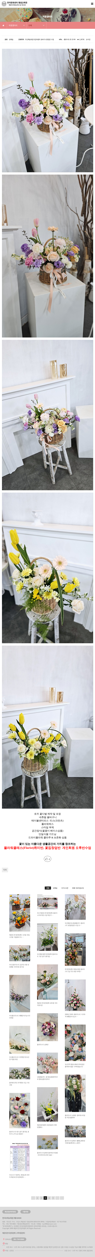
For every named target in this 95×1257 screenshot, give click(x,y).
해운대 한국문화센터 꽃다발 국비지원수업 (47, 1004)
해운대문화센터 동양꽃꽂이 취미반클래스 (47, 1126)
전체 (30, 25)
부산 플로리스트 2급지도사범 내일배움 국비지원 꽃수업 (19, 965)
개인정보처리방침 (10, 1212)
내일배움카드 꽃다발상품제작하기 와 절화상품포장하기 (47, 1078)
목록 (5, 869)
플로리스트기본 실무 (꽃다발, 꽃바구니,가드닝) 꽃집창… (19, 1132)
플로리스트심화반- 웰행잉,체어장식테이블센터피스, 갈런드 (75, 1142)
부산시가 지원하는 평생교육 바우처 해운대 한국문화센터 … (19, 1176)
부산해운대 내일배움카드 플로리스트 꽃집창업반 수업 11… (75, 924)
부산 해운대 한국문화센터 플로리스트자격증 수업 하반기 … (47, 914)
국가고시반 (64, 888)
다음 (57, 1198)
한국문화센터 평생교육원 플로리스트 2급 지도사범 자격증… (75, 970)
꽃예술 (55, 888)
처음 (33, 1198)
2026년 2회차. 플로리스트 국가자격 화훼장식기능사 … (75, 1015)
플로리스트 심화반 (42, 1044)
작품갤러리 (13, 25)
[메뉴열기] (92, 3)
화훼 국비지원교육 (78, 888)
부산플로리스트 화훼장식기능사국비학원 (19, 1016)
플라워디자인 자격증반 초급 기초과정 (19, 1083)
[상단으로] (90, 1242)
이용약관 (25, 1212)
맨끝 (62, 1198)
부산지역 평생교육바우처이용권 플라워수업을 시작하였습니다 (74, 1065)
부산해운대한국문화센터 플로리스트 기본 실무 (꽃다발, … (47, 955)
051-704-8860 (19, 1239)
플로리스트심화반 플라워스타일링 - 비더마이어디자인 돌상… (47, 1154)
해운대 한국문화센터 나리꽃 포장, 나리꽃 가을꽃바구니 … (19, 936)
